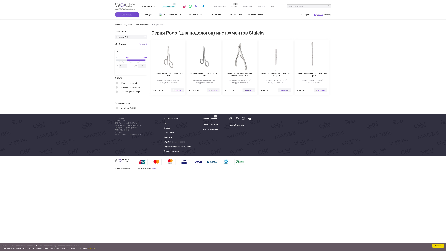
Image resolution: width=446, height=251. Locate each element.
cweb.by (154, 169)
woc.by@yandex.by (237, 125)
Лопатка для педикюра (130, 92)
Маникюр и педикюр (123, 25)
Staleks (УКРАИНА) (128, 108)
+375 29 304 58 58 (148, 6)
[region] (131, 87)
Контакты (262, 6)
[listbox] (131, 37)
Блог (272, 6)
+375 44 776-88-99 (210, 129)
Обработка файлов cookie (174, 142)
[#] (156, 6)
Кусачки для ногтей (129, 83)
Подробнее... (93, 248)
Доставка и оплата (218, 6)
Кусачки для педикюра (130, 87)
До (135, 66)
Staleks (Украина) (143, 25)
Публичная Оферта (171, 151)
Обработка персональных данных (177, 146)
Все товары (127, 15)
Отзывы (234, 6)
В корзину (177, 90)
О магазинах (248, 6)
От (117, 66)
